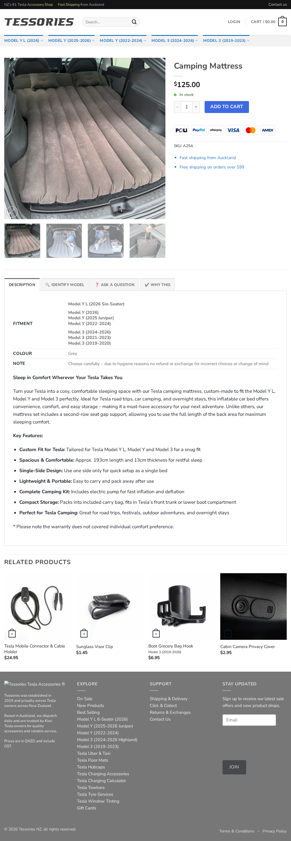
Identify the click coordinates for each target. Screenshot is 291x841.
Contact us (278, 4)
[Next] (155, 138)
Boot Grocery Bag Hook (170, 648)
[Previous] (15, 138)
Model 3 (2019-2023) (224, 40)
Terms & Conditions (236, 831)
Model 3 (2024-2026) (172, 40)
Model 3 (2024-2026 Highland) (107, 740)
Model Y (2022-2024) (121, 40)
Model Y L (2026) (21, 40)
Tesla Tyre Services (95, 794)
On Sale (84, 699)
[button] (269, 22)
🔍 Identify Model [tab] (64, 284)
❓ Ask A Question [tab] (114, 284)
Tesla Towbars (91, 787)
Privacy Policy (275, 831)
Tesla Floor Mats (92, 760)
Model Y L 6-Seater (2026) (102, 719)
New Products (90, 705)
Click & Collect (163, 705)
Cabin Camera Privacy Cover (247, 646)
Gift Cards (86, 808)
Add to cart (226, 107)
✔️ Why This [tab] (158, 284)
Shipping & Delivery (169, 699)
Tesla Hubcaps (91, 767)
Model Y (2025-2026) (69, 40)
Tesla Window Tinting (98, 801)
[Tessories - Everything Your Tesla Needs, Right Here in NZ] (39, 22)
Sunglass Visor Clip (94, 646)
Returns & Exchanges (170, 712)
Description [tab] (22, 284)
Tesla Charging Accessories (103, 774)
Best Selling (88, 712)
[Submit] (134, 22)
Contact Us (160, 719)
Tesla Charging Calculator (101, 781)
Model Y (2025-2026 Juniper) (105, 726)
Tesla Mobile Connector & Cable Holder (34, 649)
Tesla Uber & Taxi (93, 753)
